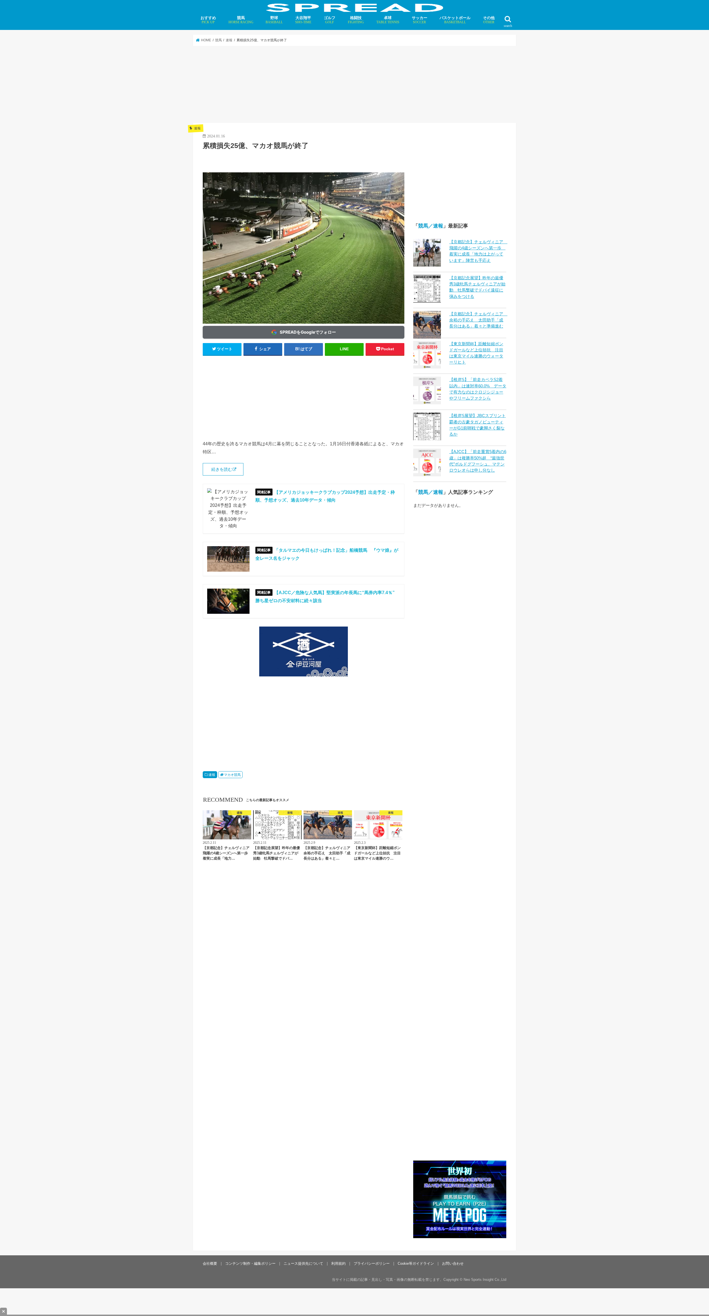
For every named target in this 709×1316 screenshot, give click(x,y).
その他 (489, 20)
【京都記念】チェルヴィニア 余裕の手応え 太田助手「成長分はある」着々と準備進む (478, 320)
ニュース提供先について (303, 1263)
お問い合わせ (453, 1263)
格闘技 (356, 20)
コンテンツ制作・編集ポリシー (250, 1263)
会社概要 (210, 1263)
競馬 (240, 20)
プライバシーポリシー (372, 1263)
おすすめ (208, 20)
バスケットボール (455, 20)
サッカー (419, 20)
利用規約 (338, 1263)
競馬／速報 (430, 226)
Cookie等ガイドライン (416, 1263)
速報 (212, 775)
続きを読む (221, 469)
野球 (274, 20)
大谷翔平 (303, 20)
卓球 (387, 20)
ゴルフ (329, 20)
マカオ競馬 (232, 775)
